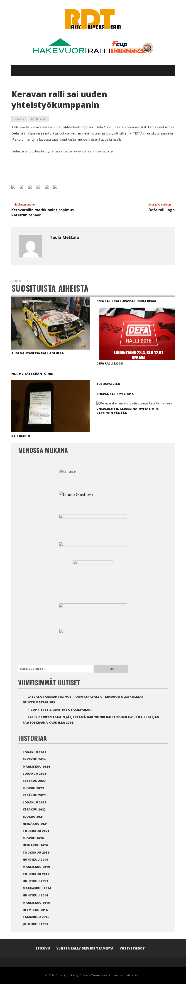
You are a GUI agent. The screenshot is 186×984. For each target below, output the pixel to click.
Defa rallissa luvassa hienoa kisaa (126, 301)
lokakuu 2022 (34, 802)
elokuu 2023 (33, 788)
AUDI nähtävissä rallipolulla (37, 353)
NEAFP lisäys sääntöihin (32, 374)
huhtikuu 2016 (35, 895)
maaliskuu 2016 (36, 903)
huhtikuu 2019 (35, 859)
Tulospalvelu (108, 384)
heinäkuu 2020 (35, 845)
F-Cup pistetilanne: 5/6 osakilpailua (59, 709)
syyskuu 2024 (34, 759)
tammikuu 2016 (36, 917)
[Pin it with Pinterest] (40, 188)
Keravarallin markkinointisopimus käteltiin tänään (127, 411)
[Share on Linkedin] (48, 188)
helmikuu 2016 (35, 910)
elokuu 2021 (33, 817)
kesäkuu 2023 (34, 795)
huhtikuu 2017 (35, 881)
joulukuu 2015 (35, 924)
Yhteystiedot (132, 948)
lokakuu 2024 (34, 752)
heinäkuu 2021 (35, 824)
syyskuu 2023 (34, 781)
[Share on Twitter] (23, 188)
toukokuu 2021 (36, 831)
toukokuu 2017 (36, 874)
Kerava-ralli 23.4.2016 (115, 394)
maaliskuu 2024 (36, 766)
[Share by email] (57, 188)
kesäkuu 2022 (34, 809)
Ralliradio (20, 436)
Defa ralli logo (109, 363)
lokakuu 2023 (34, 773)
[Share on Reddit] (31, 188)
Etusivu (43, 948)
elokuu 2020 (33, 838)
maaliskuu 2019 (36, 867)
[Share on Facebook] (15, 188)
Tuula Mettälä (64, 237)
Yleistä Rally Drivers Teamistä (84, 948)
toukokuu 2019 (36, 852)
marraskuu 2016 (37, 888)
